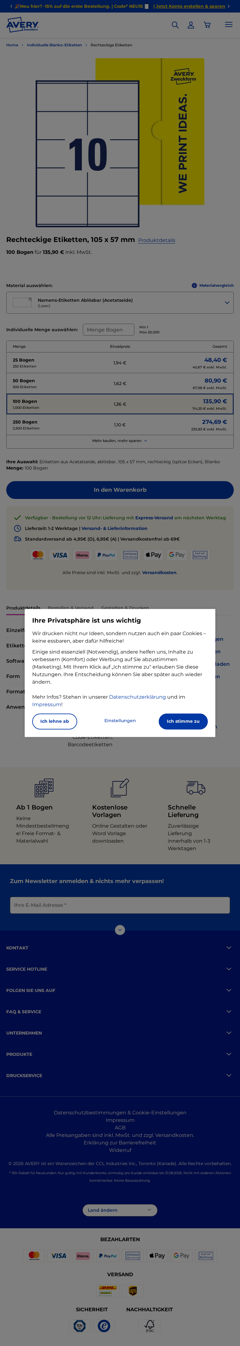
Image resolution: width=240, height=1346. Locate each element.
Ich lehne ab (54, 721)
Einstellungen (120, 721)
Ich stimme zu (183, 721)
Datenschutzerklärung (137, 697)
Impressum (46, 705)
